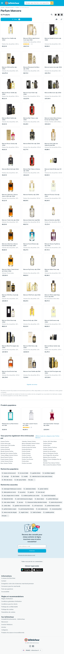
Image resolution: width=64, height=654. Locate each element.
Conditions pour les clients (9, 604)
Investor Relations (6, 624)
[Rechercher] (52, 3)
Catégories (4, 630)
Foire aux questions (7, 589)
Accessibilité (5, 591)
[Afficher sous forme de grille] (55, 14)
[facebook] (33, 646)
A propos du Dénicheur (8, 578)
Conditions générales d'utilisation (11, 601)
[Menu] (2, 3)
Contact (3, 581)
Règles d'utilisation (7, 598)
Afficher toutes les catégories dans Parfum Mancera (47, 436)
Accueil (2, 7)
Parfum (17, 7)
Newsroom (4, 622)
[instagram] (30, 646)
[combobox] (37, 3)
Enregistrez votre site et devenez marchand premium (17, 583)
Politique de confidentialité (9, 607)
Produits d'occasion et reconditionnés (12, 632)
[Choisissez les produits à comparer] (56, 19)
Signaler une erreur (32, 384)
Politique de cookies (7, 609)
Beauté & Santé (10, 7)
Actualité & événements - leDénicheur (13, 619)
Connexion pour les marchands (10, 586)
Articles (3, 627)
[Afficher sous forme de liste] (58, 14)
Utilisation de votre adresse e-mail (26, 555)
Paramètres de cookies (8, 612)
